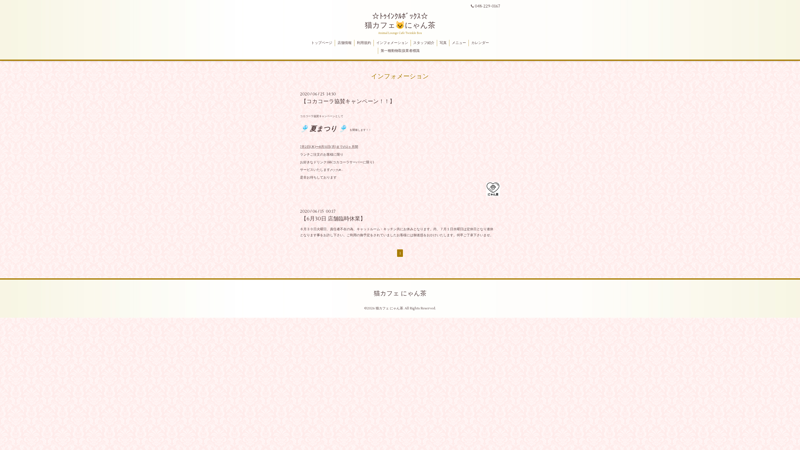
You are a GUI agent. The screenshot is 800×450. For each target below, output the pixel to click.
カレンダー (480, 43)
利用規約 (364, 43)
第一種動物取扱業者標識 (400, 51)
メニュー (459, 43)
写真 (443, 43)
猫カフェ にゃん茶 (400, 293)
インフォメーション (392, 43)
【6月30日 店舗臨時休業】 (333, 218)
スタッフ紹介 (423, 43)
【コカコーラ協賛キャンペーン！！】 (348, 101)
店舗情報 (345, 43)
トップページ (321, 43)
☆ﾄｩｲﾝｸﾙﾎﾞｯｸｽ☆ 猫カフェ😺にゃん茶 (400, 21)
